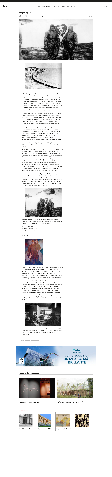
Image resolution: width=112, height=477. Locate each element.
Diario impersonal (27, 340)
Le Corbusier (33, 340)
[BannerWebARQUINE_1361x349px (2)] (56, 366)
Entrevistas (21, 399)
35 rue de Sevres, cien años (25, 428)
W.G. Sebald (32, 223)
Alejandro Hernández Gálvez (29, 16)
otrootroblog (41, 16)
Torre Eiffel (25, 155)
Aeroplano (22, 340)
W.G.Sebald (37, 340)
